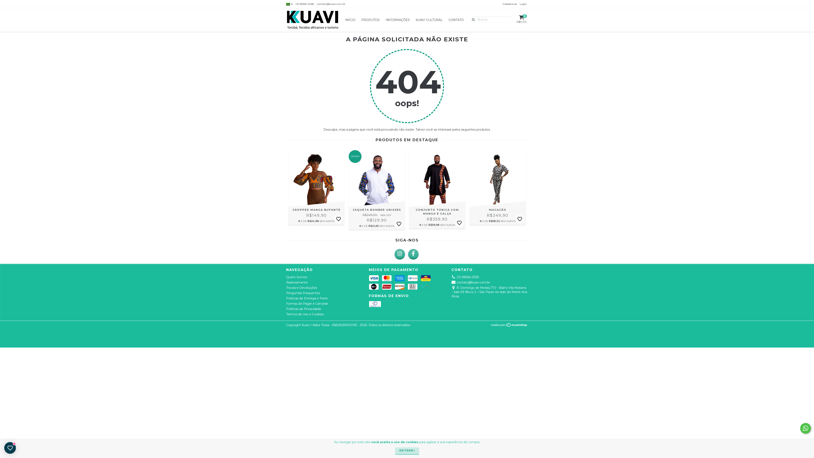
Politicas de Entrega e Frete (307, 298)
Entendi (407, 450)
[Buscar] (472, 19)
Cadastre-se (510, 4)
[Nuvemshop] (509, 326)
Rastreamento (297, 282)
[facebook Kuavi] (413, 254)
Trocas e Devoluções (301, 288)
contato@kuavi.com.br (331, 4)
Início (350, 20)
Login (523, 4)
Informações (398, 20)
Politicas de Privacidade (303, 309)
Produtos (370, 20)
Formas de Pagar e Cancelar (307, 304)
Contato (456, 20)
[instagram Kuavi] (399, 254)
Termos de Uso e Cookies (305, 314)
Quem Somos (296, 277)
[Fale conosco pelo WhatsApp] (805, 428)
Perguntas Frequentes (303, 293)
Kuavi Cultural (429, 20)
